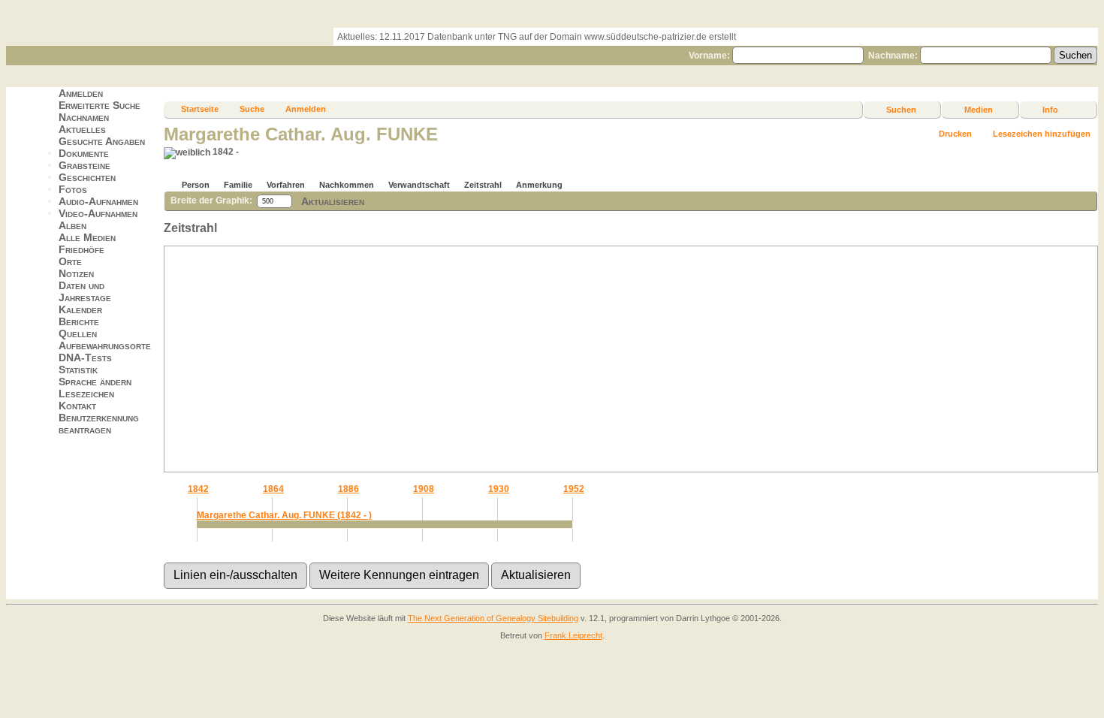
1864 (273, 489)
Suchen (901, 109)
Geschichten (87, 177)
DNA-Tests (85, 357)
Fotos (73, 189)
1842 (198, 489)
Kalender (80, 309)
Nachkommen (346, 184)
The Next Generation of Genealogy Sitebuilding (493, 618)
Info (1050, 109)
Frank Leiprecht (573, 635)
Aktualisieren (332, 201)
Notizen (76, 273)
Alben (72, 225)
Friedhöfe (81, 249)
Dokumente (84, 153)
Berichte (79, 321)
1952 (573, 489)
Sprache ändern (95, 382)
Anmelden (81, 93)
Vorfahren (286, 184)
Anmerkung (539, 184)
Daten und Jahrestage (85, 291)
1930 (498, 489)
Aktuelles (82, 129)
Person (196, 184)
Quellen (78, 333)
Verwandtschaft (419, 184)
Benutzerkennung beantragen (99, 424)
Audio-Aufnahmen (98, 201)
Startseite (200, 108)
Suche (252, 108)
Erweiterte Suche (99, 105)
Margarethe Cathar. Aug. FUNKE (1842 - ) (284, 515)
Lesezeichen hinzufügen (1041, 133)
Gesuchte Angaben (102, 141)
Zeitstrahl (483, 184)
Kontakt (77, 406)
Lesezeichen (86, 394)
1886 (348, 489)
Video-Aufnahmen (98, 213)
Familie (238, 184)
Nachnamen (84, 117)
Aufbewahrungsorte (105, 345)
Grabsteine (84, 165)
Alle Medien (87, 237)
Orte (70, 261)
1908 (423, 489)
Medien (978, 109)
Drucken (955, 133)
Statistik (78, 370)
